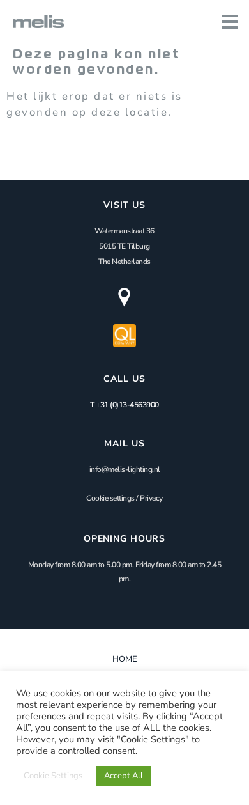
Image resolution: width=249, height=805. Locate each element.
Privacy (151, 498)
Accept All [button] (123, 775)
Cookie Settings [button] (53, 775)
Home (124, 659)
